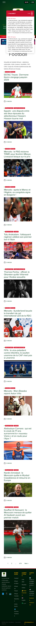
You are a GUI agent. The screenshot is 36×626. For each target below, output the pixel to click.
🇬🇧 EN (26, 2)
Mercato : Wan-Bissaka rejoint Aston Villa (15, 392)
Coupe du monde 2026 (19, 108)
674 (20, 563)
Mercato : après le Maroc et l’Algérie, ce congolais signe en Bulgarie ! (17, 192)
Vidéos (23, 587)
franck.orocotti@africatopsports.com (31, 583)
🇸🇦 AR (32, 2)
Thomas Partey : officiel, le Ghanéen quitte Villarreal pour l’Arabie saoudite (17, 274)
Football (7, 71)
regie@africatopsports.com (31, 593)
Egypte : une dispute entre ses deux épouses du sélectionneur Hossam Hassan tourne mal (16, 114)
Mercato (13, 71)
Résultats (24, 584)
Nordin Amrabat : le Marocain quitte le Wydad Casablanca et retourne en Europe (17, 476)
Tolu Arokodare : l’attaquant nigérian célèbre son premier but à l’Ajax (18, 237)
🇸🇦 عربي (24, 603)
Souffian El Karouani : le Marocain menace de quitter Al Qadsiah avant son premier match (18, 513)
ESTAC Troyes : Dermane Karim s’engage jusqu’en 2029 (16, 77)
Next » (26, 563)
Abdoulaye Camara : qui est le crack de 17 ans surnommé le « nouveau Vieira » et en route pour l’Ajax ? (17, 433)
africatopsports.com (28, 623)
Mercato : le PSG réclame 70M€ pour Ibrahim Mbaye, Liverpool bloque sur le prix (17, 154)
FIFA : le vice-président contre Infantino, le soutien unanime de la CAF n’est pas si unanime (18, 354)
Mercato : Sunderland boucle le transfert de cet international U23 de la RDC (18, 313)
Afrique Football (9, 108)
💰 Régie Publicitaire (24, 593)
